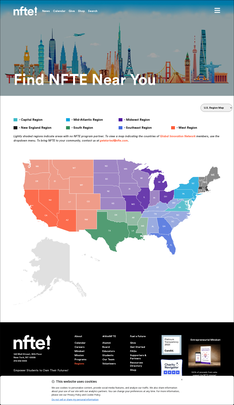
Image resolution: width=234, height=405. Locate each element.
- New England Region (35, 127)
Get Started (137, 347)
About (78, 336)
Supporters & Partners (138, 357)
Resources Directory (136, 364)
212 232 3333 (20, 361)
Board (106, 347)
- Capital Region (31, 119)
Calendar (59, 11)
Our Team (108, 359)
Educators (108, 351)
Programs (80, 359)
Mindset (79, 351)
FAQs (133, 351)
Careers (79, 347)
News (46, 11)
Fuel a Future (138, 336)
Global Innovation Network (177, 136)
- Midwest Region (137, 119)
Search (92, 11)
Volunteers (109, 363)
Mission (79, 355)
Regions (79, 363)
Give (72, 11)
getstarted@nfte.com (114, 140)
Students (107, 355)
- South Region (82, 127)
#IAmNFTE (109, 336)
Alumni (106, 343)
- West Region (187, 127)
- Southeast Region (138, 127)
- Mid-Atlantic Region (87, 119)
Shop (81, 11)
